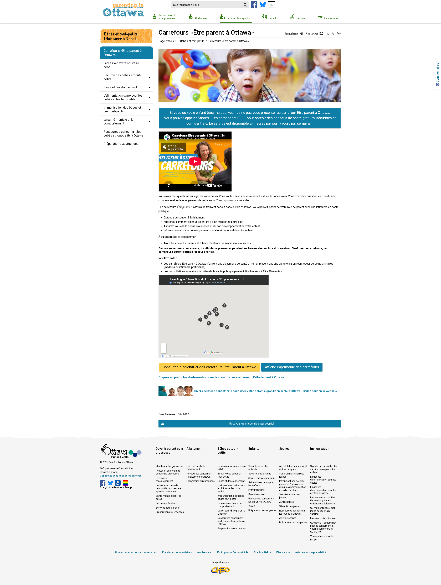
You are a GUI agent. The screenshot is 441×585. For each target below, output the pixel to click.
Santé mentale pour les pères (168, 497)
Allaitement (201, 18)
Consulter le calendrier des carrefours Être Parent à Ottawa (209, 367)
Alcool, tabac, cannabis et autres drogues (293, 468)
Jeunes (301, 18)
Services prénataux (166, 503)
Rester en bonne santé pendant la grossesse (168, 472)
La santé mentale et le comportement (230, 505)
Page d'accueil (167, 41)
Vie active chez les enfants (258, 468)
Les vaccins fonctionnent (323, 518)
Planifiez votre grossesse (169, 466)
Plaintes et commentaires (177, 552)
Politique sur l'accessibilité (232, 552)
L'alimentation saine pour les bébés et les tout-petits (231, 488)
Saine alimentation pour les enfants (261, 484)
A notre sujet (204, 552)
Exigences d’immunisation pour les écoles (323, 479)
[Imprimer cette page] (294, 33)
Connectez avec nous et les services (120, 475)
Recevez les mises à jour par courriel (251, 423)
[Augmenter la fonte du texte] (333, 33)
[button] (314, 33)
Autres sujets (286, 501)
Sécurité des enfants (259, 473)
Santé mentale (256, 494)
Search (245, 5)
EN (271, 5)
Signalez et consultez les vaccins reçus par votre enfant (323, 469)
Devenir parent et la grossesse (166, 16)
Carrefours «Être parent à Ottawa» (231, 512)
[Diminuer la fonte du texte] (328, 33)
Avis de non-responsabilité (310, 552)
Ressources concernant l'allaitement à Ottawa (199, 475)
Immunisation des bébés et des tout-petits (231, 497)
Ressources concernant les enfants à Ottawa (261, 500)
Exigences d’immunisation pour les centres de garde (323, 490)
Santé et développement (231, 481)
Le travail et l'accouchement (164, 480)
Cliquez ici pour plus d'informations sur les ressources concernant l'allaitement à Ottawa (221, 377)
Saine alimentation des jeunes (291, 475)
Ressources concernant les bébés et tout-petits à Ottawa (231, 521)
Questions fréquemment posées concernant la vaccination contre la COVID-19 (323, 527)
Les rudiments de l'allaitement (196, 468)
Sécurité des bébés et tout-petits (229, 475)
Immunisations (256, 489)
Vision (251, 506)
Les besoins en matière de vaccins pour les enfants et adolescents (322, 500)
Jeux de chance (287, 518)
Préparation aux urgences (170, 512)
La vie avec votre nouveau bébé (232, 468)
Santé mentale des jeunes (289, 496)
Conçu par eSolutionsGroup (116, 487)
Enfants (273, 18)
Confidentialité (262, 552)
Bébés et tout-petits (238, 18)
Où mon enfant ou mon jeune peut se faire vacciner (323, 510)
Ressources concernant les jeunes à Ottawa (292, 512)
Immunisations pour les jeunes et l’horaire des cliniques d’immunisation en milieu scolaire (292, 486)
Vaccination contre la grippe (321, 538)
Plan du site (283, 552)
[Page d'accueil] (123, 10)
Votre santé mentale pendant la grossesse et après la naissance (169, 488)
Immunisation (331, 18)
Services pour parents (168, 507)
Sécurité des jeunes (290, 506)
